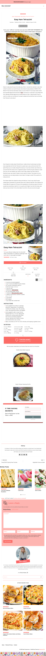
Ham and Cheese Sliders (8, 608)
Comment (6, 513)
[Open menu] (44, 6)
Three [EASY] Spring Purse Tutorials (9, 461)
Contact (15, 644)
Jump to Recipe (23, 26)
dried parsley (15, 289)
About (3, 644)
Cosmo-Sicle (20, 490)
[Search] (41, 577)
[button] (20, 13)
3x (41, 279)
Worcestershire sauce (17, 293)
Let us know (22, 341)
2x (38, 279)
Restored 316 (42, 649)
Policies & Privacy (9, 644)
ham (22, 92)
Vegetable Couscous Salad (39, 461)
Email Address (27, 411)
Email (19, 531)
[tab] (20, 494)
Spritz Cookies (38, 490)
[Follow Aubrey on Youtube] (24, 455)
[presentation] (8, 478)
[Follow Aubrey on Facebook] (20, 455)
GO (33, 417)
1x (36, 279)
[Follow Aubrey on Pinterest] (26, 455)
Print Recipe (23, 262)
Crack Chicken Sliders (27, 634)
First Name (27, 407)
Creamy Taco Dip (26, 608)
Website (33, 531)
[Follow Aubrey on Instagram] (22, 455)
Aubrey (12, 22)
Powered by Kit (33, 419)
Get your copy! (22, 2)
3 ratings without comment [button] (19, 498)
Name (5, 531)
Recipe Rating (6, 509)
